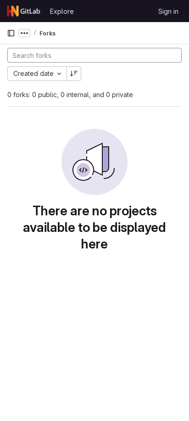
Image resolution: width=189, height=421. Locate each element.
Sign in (168, 11)
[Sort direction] (74, 73)
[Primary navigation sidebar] (11, 33)
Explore (62, 11)
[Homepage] (24, 11)
